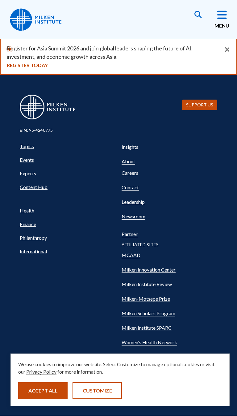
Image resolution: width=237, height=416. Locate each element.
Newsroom (133, 216)
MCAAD (131, 255)
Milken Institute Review (147, 284)
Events (27, 160)
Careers (130, 173)
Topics (27, 146)
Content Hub (34, 187)
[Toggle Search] (198, 15)
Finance (28, 224)
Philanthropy (33, 238)
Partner (130, 234)
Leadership (133, 202)
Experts (28, 173)
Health (27, 210)
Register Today (27, 65)
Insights (130, 147)
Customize (97, 390)
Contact (130, 187)
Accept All (43, 390)
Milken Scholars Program (148, 313)
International (33, 251)
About (128, 161)
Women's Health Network (149, 342)
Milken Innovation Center (149, 269)
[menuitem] (67, 146)
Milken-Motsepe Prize (146, 299)
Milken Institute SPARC (147, 328)
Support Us (199, 104)
